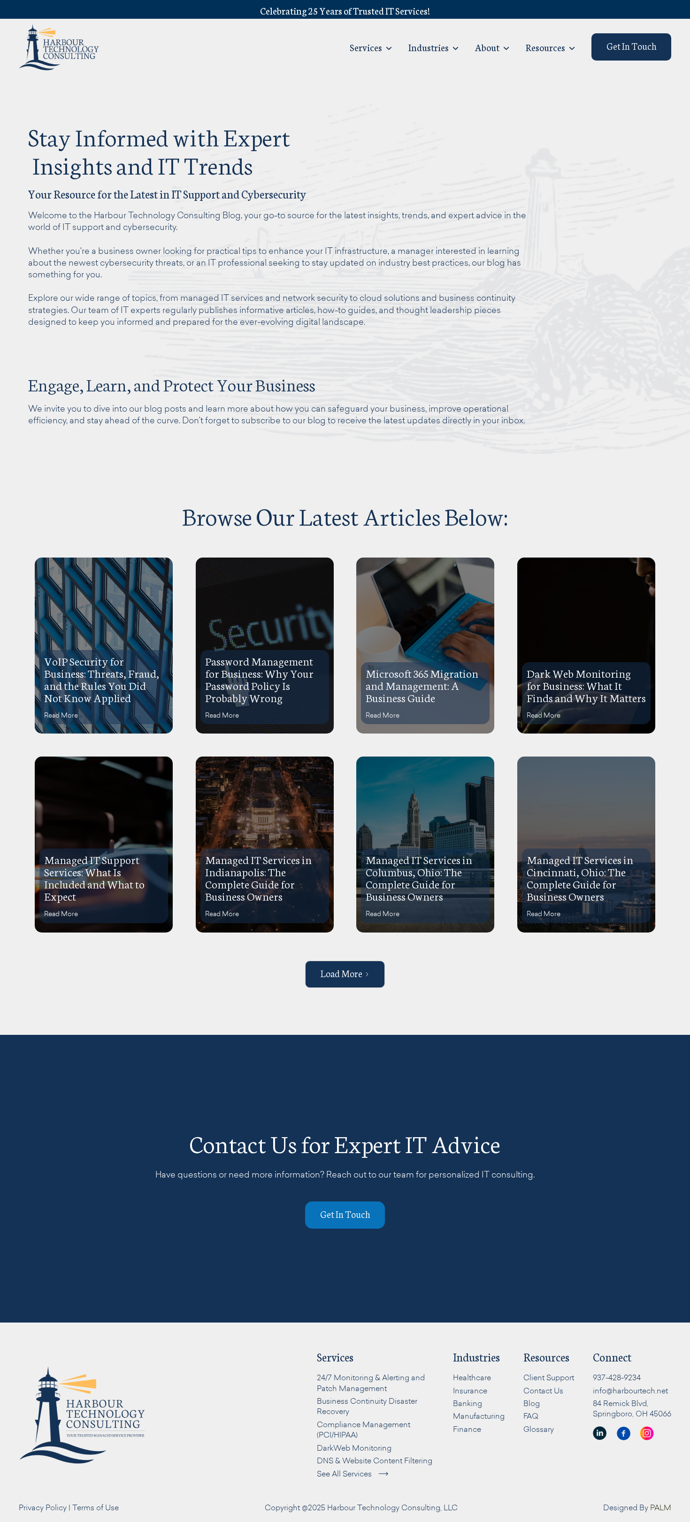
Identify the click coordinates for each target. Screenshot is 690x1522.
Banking (467, 1403)
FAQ (530, 1416)
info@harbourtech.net (630, 1390)
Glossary (538, 1429)
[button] (433, 47)
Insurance (470, 1390)
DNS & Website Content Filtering (374, 1460)
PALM (660, 1507)
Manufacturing (479, 1416)
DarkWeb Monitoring (354, 1448)
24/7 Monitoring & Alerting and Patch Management (371, 1382)
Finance (467, 1429)
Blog (531, 1403)
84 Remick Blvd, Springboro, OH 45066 (632, 1408)
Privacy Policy (43, 1507)
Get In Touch (631, 45)
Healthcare (472, 1377)
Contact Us (543, 1390)
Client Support (548, 1377)
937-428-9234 (617, 1377)
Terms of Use (95, 1507)
